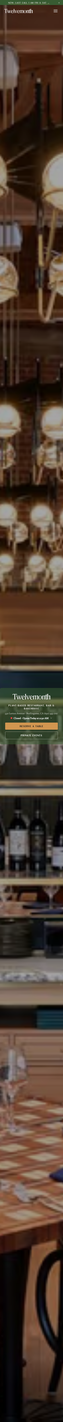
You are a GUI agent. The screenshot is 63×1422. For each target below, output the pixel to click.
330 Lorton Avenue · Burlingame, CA (24, 713)
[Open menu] (55, 10)
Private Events (31, 735)
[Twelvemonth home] (18, 11)
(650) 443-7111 (51, 713)
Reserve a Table (31, 726)
